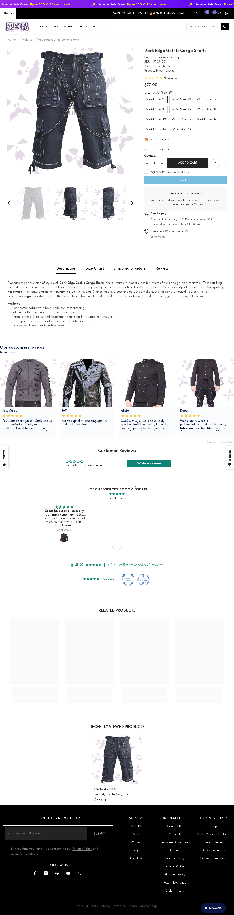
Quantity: (150, 155)
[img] (117, 494)
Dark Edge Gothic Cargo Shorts (113, 794)
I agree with (157, 172)
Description (66, 268)
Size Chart (95, 268)
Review (162, 268)
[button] (8, 203)
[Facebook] (35, 873)
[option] (70, 111)
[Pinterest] (57, 873)
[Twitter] (79, 873)
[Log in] (197, 13)
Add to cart (188, 163)
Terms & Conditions (177, 172)
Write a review (149, 463)
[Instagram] (46, 873)
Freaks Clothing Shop (142, 906)
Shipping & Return (129, 268)
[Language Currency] (227, 13)
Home (8, 13)
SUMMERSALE (176, 13)
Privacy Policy (82, 848)
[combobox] (203, 26)
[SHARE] (223, 163)
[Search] (207, 26)
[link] (35, 694)
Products (26, 39)
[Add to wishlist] (215, 163)
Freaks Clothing (168, 57)
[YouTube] (68, 873)
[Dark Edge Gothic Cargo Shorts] (117, 759)
